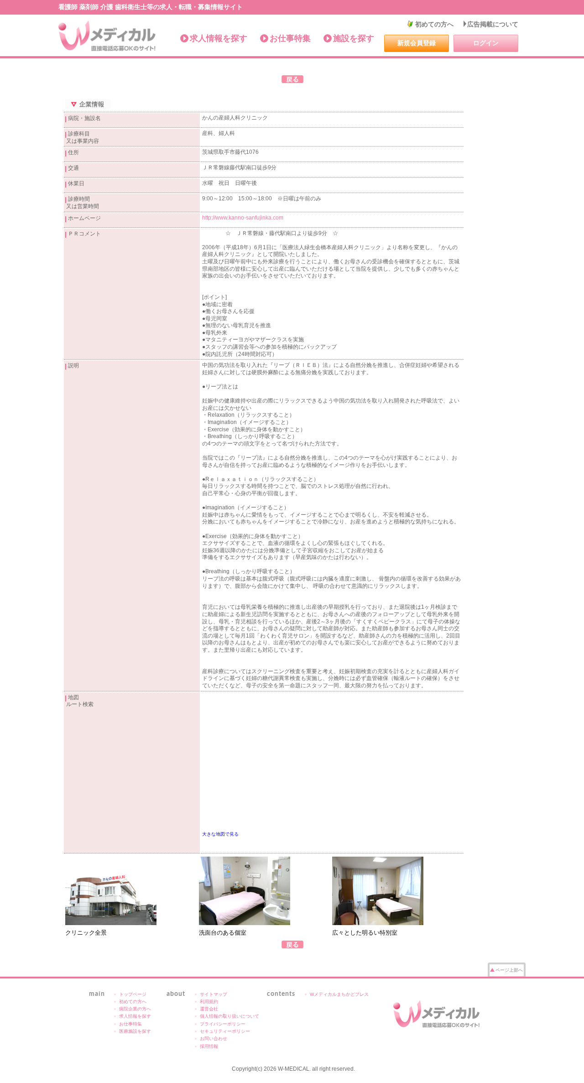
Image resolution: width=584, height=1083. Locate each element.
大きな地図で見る (220, 834)
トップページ (132, 994)
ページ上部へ (509, 970)
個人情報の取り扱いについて (229, 1016)
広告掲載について (492, 24)
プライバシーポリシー (222, 1023)
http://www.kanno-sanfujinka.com (242, 218)
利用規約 (209, 1001)
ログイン (486, 43)
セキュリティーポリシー (225, 1031)
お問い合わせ (213, 1038)
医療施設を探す (135, 1031)
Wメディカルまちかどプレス (339, 994)
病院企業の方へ (135, 1008)
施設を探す (353, 38)
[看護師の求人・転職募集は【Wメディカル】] (107, 36)
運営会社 (209, 1008)
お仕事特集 (290, 38)
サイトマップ (213, 994)
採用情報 (209, 1046)
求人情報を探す (218, 38)
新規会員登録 (416, 43)
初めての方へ (434, 24)
